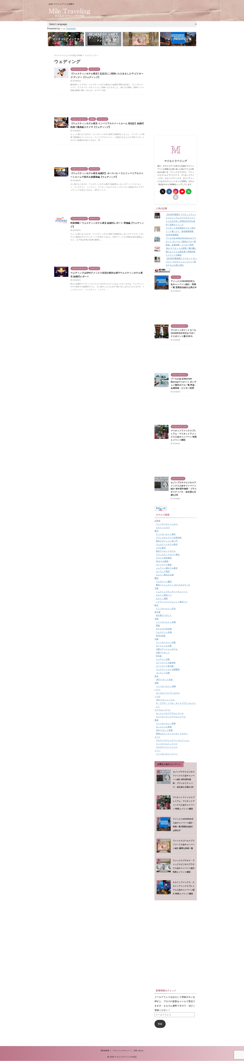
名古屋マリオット (164, 615)
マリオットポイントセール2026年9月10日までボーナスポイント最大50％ (183, 333)
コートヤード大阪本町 (166, 662)
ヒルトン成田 (162, 598)
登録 (160, 1023)
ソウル (157, 696)
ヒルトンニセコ (163, 527)
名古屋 (157, 612)
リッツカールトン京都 (166, 622)
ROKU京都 (160, 635)
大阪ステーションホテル (167, 649)
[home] (175, 197)
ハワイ (157, 689)
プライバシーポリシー (121, 1050)
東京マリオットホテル (166, 551)
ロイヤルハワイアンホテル (168, 693)
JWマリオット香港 (164, 730)
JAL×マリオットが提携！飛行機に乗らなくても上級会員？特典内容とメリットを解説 (181, 251)
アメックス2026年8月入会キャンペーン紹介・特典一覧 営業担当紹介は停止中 (184, 284)
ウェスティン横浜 (164, 581)
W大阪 (159, 656)
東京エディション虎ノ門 (167, 541)
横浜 (156, 578)
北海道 (157, 520)
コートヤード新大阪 (165, 666)
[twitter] (162, 191)
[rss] (188, 191)
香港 (156, 720)
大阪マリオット (163, 652)
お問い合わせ (138, 1050)
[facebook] (169, 191)
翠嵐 (158, 625)
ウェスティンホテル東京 (167, 544)
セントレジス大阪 (164, 645)
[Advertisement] (99, 105)
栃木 (156, 605)
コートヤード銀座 (164, 564)
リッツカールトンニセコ (167, 524)
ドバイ (157, 737)
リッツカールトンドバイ (167, 743)
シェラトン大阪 (163, 659)
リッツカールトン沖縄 (166, 686)
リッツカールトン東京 (166, 534)
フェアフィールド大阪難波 (168, 669)
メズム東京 (161, 547)
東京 (156, 531)
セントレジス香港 (164, 727)
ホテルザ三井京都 (164, 629)
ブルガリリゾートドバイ (167, 747)
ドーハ (157, 750)
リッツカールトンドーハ (167, 754)
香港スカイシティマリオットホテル (172, 733)
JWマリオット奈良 (164, 679)
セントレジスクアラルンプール (170, 713)
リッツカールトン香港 (166, 723)
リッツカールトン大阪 (166, 642)
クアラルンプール (162, 710)
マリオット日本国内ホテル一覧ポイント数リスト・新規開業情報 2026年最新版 (180, 231)
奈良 (156, 676)
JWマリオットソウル (165, 700)
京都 (156, 618)
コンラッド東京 (163, 571)
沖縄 (156, 683)
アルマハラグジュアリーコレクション (172, 740)
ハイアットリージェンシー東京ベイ (172, 602)
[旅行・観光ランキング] (162, 270)
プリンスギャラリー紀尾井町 (169, 537)
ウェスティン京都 (164, 632)
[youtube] (182, 191)
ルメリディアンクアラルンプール (171, 716)
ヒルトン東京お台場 (165, 575)
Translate (71, 28)
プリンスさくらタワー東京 (168, 554)
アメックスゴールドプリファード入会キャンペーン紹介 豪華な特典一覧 (184, 844)
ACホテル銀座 (162, 561)
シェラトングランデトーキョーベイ (172, 591)
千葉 (156, 588)
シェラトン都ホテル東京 (167, 568)
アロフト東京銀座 (164, 558)
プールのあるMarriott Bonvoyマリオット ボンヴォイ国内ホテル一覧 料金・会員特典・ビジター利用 (181, 241)
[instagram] (175, 191)
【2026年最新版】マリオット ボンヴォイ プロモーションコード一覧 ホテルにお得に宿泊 (181, 261)
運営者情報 (105, 1050)
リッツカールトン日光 (166, 608)
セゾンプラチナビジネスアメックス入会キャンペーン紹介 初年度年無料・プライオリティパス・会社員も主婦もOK (184, 488)
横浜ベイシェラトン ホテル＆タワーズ (173, 585)
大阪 (156, 639)
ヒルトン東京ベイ (164, 595)
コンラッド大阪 (163, 673)
